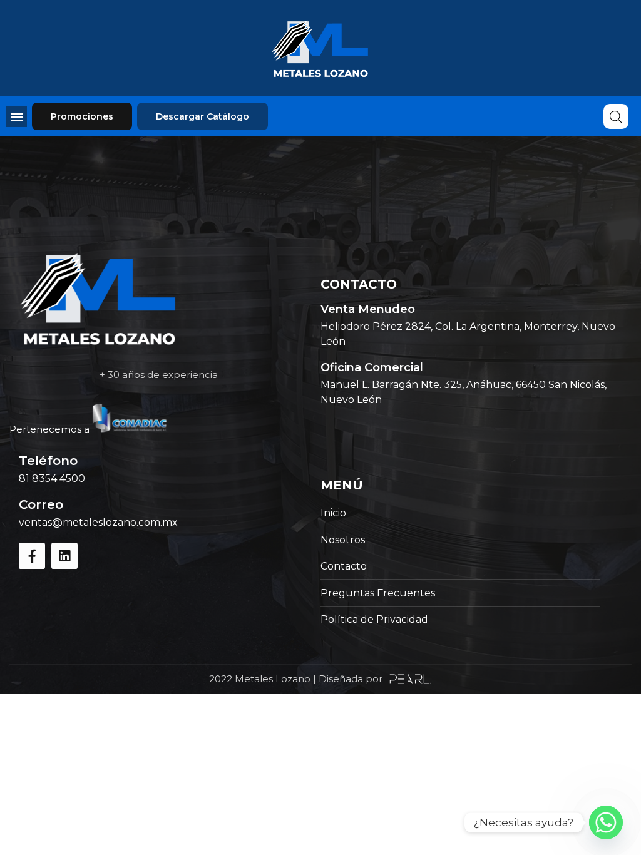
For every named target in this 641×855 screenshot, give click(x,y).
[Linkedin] (64, 556)
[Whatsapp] (606, 822)
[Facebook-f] (32, 556)
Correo (41, 504)
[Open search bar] (616, 116)
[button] (16, 116)
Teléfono (48, 460)
